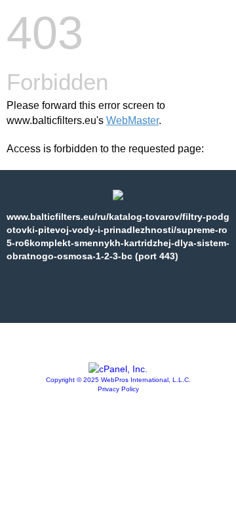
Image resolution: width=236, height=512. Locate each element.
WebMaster (132, 120)
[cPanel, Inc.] (118, 369)
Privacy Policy (118, 389)
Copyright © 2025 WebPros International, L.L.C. (118, 379)
